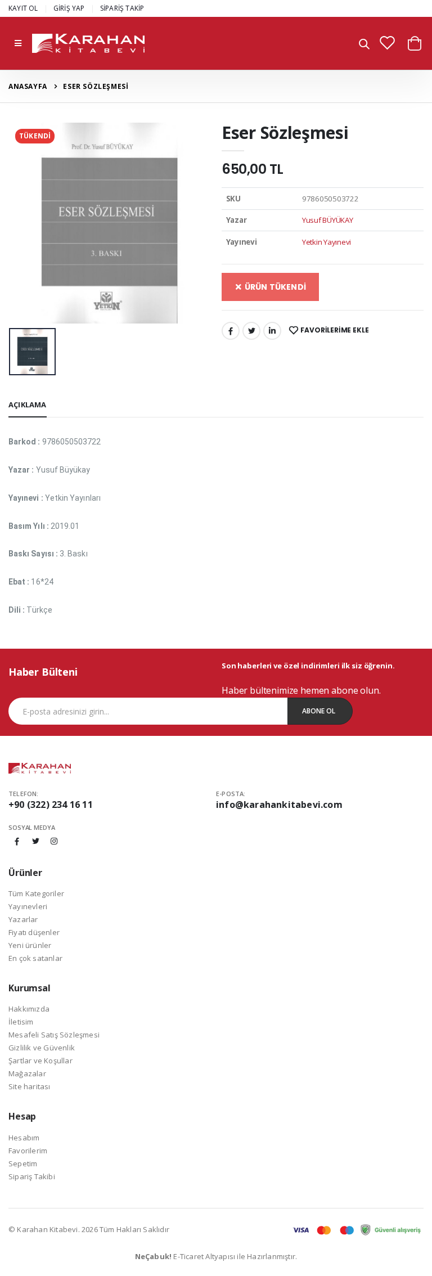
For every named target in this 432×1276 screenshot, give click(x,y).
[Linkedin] (272, 331)
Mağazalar (27, 1073)
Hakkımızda (29, 1009)
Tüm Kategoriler (36, 893)
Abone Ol (318, 711)
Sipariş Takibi (31, 1176)
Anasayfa (27, 86)
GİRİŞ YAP (69, 8)
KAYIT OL (23, 8)
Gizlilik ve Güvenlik (41, 1048)
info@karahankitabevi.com (279, 804)
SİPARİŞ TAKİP (122, 8)
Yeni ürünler (29, 945)
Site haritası (29, 1086)
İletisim (21, 1022)
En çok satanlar (35, 958)
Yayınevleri (27, 906)
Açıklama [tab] (27, 404)
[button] (364, 44)
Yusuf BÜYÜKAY (327, 220)
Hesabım (23, 1138)
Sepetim (22, 1163)
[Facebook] (231, 331)
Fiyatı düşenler (34, 932)
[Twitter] (251, 331)
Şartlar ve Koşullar (40, 1060)
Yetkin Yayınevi (326, 242)
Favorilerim (27, 1150)
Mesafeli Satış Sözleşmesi (54, 1035)
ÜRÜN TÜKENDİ (274, 287)
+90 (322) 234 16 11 (50, 804)
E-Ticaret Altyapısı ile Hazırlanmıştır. (216, 1256)
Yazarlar (23, 919)
